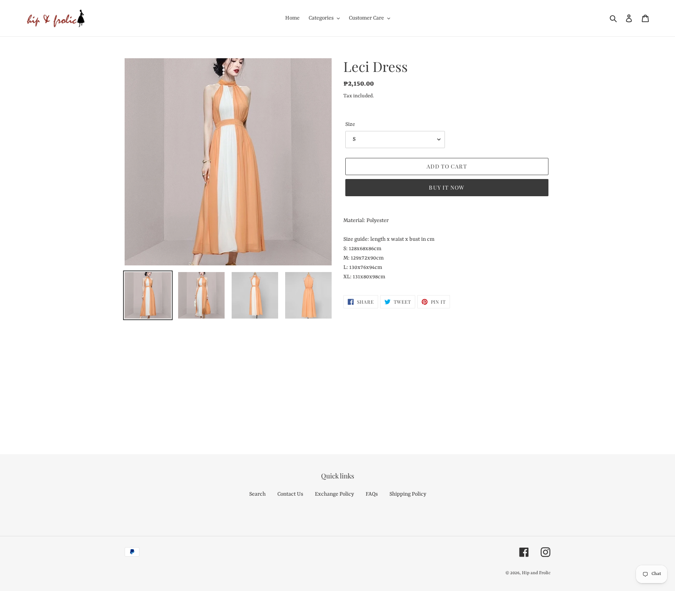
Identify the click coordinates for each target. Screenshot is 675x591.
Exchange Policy (334, 494)
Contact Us (290, 494)
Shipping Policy (407, 494)
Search (257, 494)
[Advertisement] (234, 378)
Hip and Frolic (536, 573)
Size (350, 124)
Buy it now (446, 187)
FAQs (372, 494)
